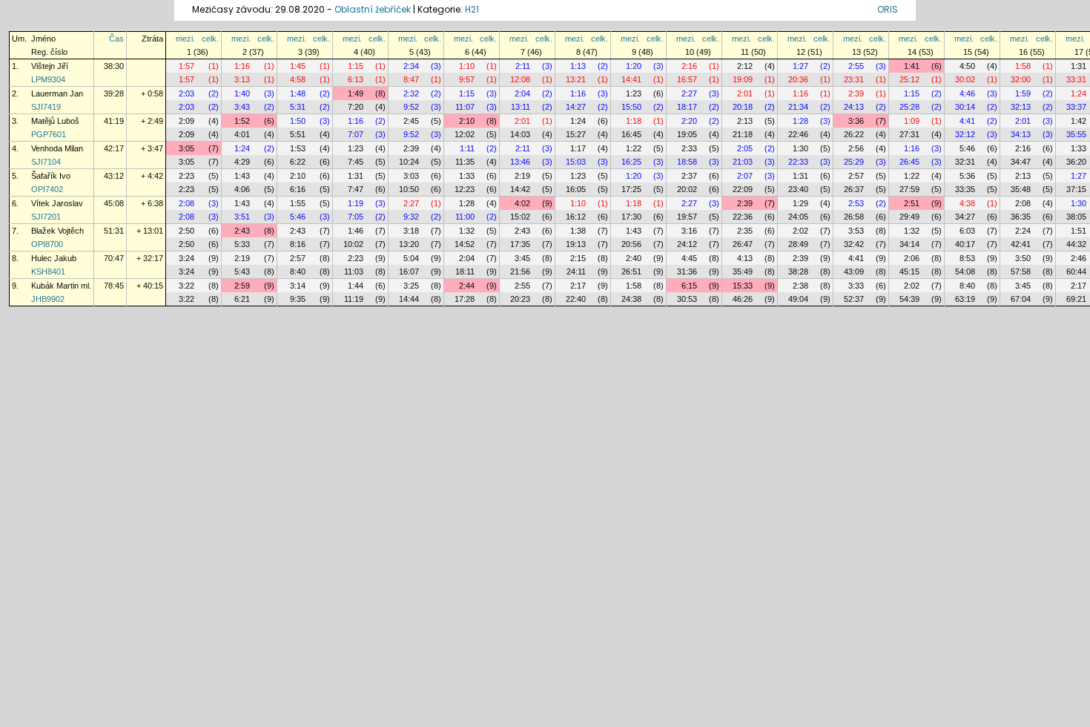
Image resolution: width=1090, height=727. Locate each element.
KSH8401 (48, 271)
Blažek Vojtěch (57, 230)
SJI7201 (46, 216)
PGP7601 (48, 134)
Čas (116, 38)
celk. (210, 38)
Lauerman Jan (57, 93)
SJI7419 (46, 106)
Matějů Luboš (55, 120)
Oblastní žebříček (372, 9)
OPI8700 (47, 244)
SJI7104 (46, 161)
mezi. (185, 38)
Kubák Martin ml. (61, 285)
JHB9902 (48, 299)
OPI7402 (47, 189)
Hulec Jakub (53, 258)
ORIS (887, 9)
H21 (472, 9)
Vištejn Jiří (49, 66)
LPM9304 (48, 79)
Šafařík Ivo (50, 175)
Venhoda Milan (57, 148)
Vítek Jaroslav (57, 203)
